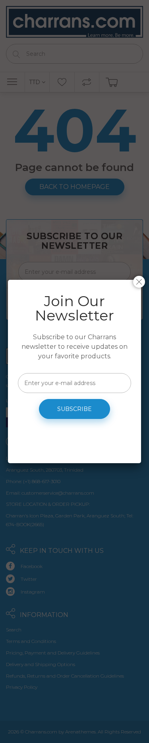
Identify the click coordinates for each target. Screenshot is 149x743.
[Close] (139, 282)
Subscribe (74, 409)
